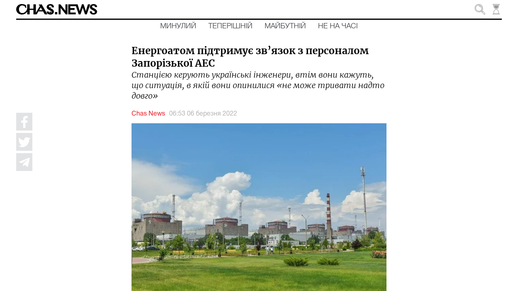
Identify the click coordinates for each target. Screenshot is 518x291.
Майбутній (285, 26)
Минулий (178, 26)
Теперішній (230, 26)
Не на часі (338, 26)
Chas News (148, 114)
